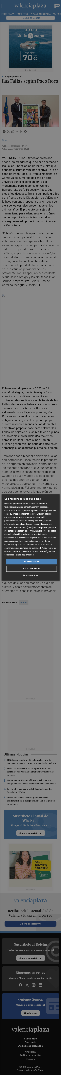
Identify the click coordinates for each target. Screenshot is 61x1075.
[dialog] (31, 537)
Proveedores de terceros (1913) (18, 527)
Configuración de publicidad (28, 548)
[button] (30, 575)
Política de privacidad (24, 555)
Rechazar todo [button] (31, 569)
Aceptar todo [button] (31, 561)
